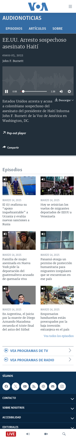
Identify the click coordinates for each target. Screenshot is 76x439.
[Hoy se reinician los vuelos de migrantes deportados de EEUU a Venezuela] (57, 185)
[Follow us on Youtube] (25, 386)
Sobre (57, 29)
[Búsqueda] (64, 434)
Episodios (14, 29)
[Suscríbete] (53, 386)
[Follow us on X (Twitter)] (15, 386)
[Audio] (28, 434)
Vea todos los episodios (59, 336)
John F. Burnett (13, 61)
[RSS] (34, 386)
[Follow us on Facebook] (6, 386)
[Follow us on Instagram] (62, 386)
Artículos (37, 29)
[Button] (11, 148)
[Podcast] (43, 386)
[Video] (46, 434)
